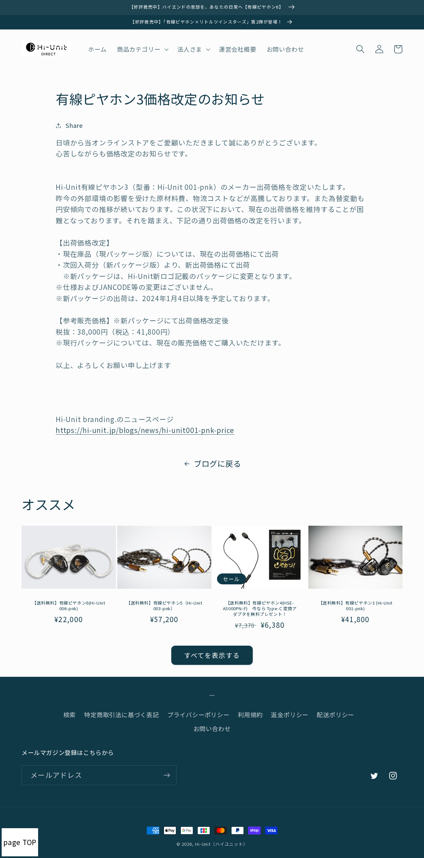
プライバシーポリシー (198, 714)
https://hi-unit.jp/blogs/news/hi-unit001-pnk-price (145, 430)
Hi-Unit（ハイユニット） (221, 844)
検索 (69, 714)
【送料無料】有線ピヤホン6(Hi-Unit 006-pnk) (68, 606)
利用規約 (250, 714)
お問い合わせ (212, 728)
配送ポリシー (335, 714)
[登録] (166, 775)
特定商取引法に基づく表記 (121, 714)
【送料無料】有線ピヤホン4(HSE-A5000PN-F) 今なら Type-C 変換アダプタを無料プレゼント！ (260, 608)
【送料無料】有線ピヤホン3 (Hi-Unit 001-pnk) (355, 606)
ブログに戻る (217, 463)
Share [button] (74, 125)
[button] (142, 49)
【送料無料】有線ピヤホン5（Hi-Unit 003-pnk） (164, 606)
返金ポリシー (289, 714)
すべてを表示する (212, 655)
